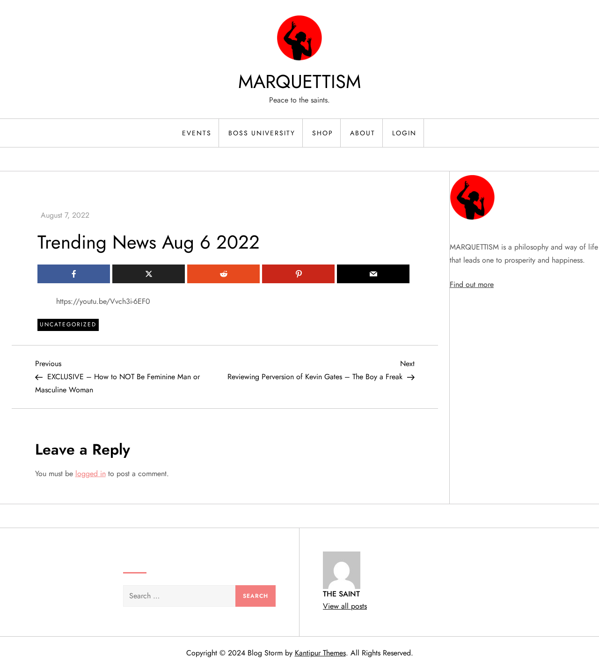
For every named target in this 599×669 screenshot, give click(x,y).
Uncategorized (68, 324)
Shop (322, 133)
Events (197, 133)
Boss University (261, 133)
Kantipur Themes (320, 652)
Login (404, 133)
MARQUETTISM (299, 81)
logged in (90, 473)
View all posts (345, 606)
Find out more (472, 284)
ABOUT (362, 133)
